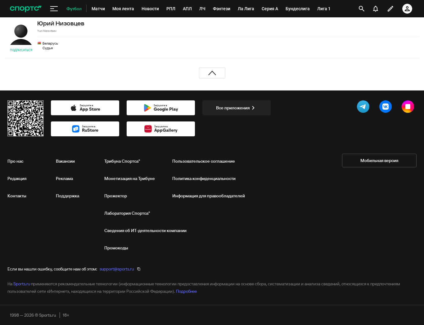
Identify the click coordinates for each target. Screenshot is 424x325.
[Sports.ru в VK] (386, 107)
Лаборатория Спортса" (127, 213)
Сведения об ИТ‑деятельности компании (145, 230)
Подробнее (186, 291)
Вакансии (65, 161)
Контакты (16, 196)
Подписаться (21, 50)
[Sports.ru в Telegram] (364, 107)
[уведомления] (375, 8)
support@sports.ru (117, 269)
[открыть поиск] (361, 8)
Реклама (64, 178)
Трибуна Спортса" (122, 161)
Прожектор (115, 196)
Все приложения (233, 108)
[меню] (54, 8)
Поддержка (67, 196)
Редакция (16, 178)
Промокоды (116, 248)
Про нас (15, 161)
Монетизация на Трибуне (129, 178)
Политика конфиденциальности (204, 178)
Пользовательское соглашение (203, 161)
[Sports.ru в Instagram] (409, 107)
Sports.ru (21, 284)
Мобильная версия (379, 160)
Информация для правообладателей (208, 196)
